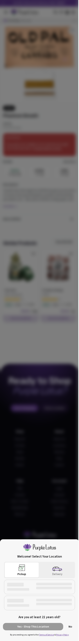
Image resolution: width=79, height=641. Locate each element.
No (70, 627)
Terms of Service (46, 634)
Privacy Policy (62, 634)
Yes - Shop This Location (33, 627)
